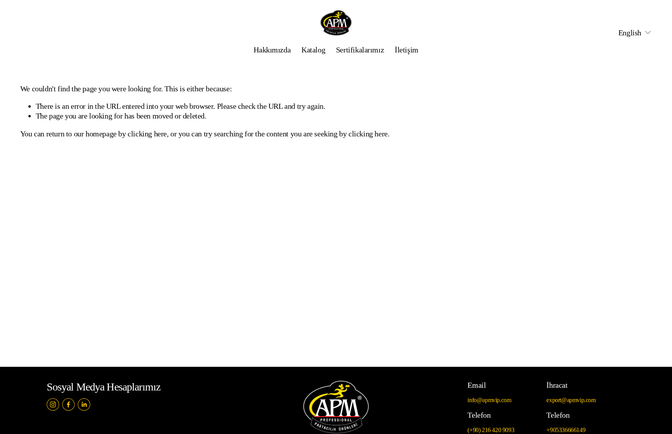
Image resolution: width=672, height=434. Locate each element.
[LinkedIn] (84, 404)
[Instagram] (53, 404)
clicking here (147, 133)
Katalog (313, 49)
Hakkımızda (272, 49)
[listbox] (629, 32)
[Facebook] (68, 404)
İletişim (406, 49)
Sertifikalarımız (360, 49)
